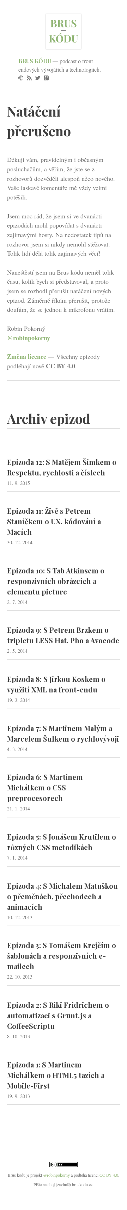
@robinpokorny (28, 337)
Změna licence (26, 356)
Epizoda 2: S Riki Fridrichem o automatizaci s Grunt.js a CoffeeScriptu (58, 1015)
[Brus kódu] (63, 46)
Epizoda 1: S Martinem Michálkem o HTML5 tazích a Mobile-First (55, 1075)
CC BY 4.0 (108, 1175)
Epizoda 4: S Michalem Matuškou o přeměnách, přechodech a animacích (62, 896)
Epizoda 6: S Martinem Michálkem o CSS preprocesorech (45, 787)
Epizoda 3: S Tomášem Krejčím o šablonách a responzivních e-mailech (61, 955)
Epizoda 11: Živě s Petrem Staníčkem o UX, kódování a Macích (54, 521)
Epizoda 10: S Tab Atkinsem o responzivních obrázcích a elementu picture (55, 581)
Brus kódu (34, 61)
